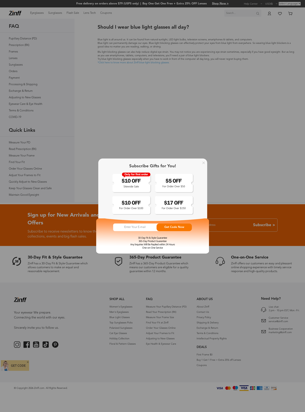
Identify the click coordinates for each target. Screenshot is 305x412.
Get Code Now (174, 227)
